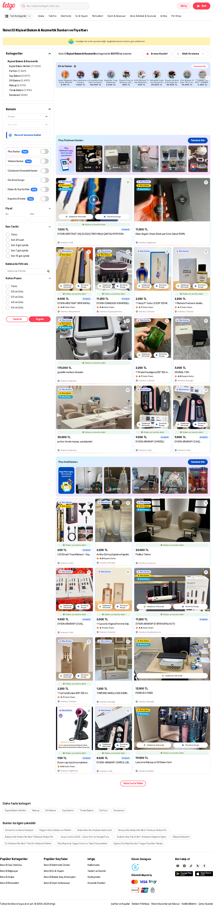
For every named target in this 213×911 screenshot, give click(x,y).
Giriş (184, 6)
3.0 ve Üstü (17, 291)
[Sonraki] (208, 78)
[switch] (44, 151)
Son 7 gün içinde (19, 250)
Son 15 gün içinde (20, 256)
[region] (133, 78)
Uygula (40, 319)
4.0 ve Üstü (17, 302)
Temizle (17, 319)
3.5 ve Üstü (17, 297)
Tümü (14, 234)
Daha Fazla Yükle (133, 783)
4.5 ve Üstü (17, 307)
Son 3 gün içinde (19, 245)
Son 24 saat (17, 240)
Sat (204, 6)
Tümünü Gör (199, 66)
